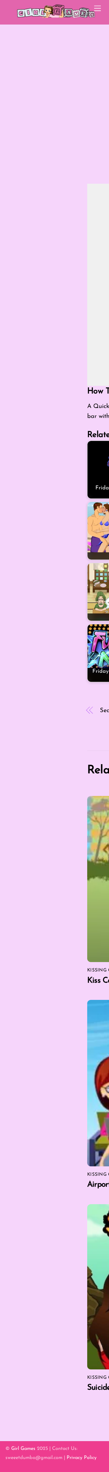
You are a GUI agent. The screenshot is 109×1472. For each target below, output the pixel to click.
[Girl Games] (56, 17)
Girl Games (23, 1448)
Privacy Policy (82, 1457)
